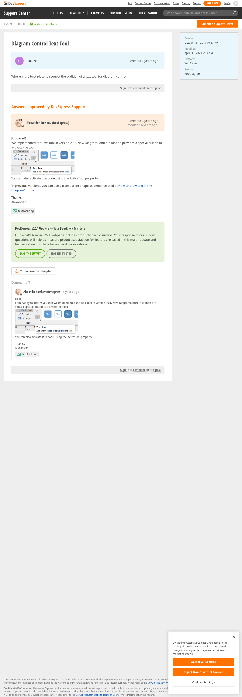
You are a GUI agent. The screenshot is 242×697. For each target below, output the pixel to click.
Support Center (143, 3)
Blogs (176, 3)
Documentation (162, 3)
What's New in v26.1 (36, 235)
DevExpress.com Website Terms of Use (96, 694)
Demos (197, 3)
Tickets (58, 13)
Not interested (61, 254)
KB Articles (77, 13)
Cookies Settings (203, 682)
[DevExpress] (15, 3)
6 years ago (71, 292)
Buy (130, 3)
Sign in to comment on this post (140, 88)
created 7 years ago (144, 61)
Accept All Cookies (203, 662)
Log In (227, 3)
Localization (148, 13)
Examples (97, 13)
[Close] (234, 637)
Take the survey (30, 254)
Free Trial (212, 3)
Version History (121, 13)
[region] (203, 663)
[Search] (234, 13)
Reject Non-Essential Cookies (203, 672)
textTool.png (26, 211)
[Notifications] (235, 3)
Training (186, 3)
